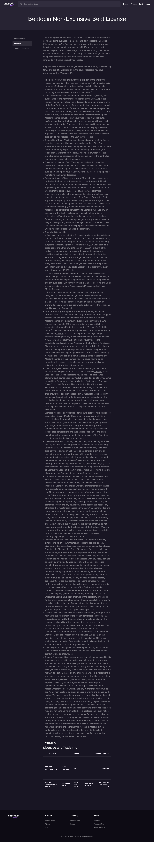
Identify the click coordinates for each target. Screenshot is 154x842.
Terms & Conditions (21, 48)
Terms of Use (99, 824)
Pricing (134, 4)
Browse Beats (50, 821)
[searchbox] (72, 4)
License (17, 44)
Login (148, 4)
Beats (125, 4)
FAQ (141, 4)
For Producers (75, 821)
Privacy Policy (19, 39)
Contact (72, 824)
